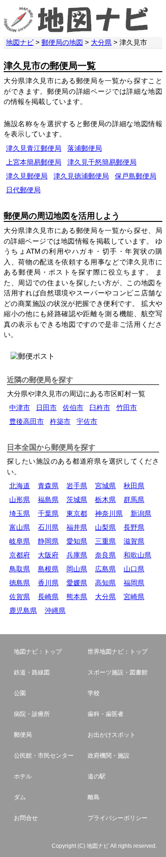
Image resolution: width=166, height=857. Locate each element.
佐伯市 (73, 407)
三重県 (105, 541)
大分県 (101, 42)
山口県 (134, 569)
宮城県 (105, 486)
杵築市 (60, 421)
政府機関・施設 (109, 755)
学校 (94, 693)
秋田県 (134, 486)
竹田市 (126, 407)
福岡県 (134, 583)
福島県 (48, 499)
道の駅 (97, 776)
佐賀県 (19, 596)
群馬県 (134, 499)
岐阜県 (19, 541)
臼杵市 (99, 407)
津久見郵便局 (26, 176)
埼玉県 (19, 513)
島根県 (48, 569)
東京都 (76, 513)
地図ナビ (20, 42)
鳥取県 (19, 569)
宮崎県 (134, 596)
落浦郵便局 (84, 148)
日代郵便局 (23, 190)
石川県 (48, 527)
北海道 (19, 486)
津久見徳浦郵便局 (81, 176)
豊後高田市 (26, 421)
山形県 (19, 499)
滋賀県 (134, 541)
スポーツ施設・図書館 (118, 672)
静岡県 (48, 541)
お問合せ (26, 817)
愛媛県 (76, 583)
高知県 (105, 583)
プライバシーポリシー (118, 817)
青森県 (48, 486)
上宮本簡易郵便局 (33, 162)
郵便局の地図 (62, 42)
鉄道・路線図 (32, 672)
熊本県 (76, 596)
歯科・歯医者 (106, 713)
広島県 (105, 569)
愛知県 (76, 541)
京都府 (19, 555)
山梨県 (105, 527)
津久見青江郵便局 (33, 148)
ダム (20, 797)
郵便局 (23, 734)
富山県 (19, 527)
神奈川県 (109, 513)
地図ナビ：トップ (38, 651)
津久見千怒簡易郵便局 (101, 162)
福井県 (76, 527)
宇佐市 (87, 421)
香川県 (48, 583)
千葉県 (48, 513)
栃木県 (105, 499)
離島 (94, 797)
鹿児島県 (23, 610)
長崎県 (48, 596)
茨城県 (76, 499)
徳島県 (19, 583)
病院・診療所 (32, 713)
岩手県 (76, 486)
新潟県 (140, 513)
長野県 (134, 527)
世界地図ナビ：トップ (118, 651)
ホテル (23, 776)
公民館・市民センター (44, 755)
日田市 (46, 407)
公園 (20, 693)
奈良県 (105, 555)
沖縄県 (55, 610)
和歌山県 (137, 555)
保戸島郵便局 (135, 176)
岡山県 (76, 569)
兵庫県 (76, 555)
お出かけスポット (112, 734)
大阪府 (48, 555)
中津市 (19, 407)
